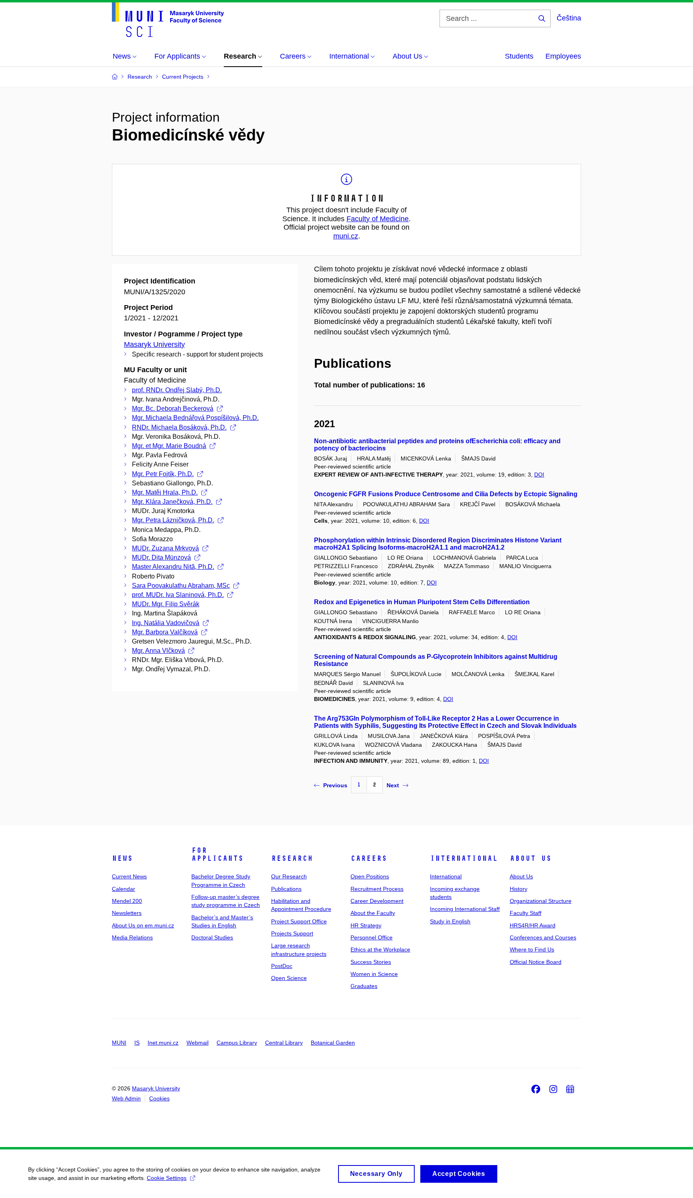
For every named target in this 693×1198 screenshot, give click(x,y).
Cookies (159, 1098)
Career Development (377, 901)
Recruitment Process (377, 889)
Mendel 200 (127, 901)
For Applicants (217, 854)
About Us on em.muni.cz (143, 925)
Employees (563, 56)
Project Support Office (299, 921)
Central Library (284, 1042)
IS (137, 1042)
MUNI (119, 1042)
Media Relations (132, 937)
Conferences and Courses (543, 937)
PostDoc (281, 966)
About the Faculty (373, 913)
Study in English (450, 921)
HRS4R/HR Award (532, 925)
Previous (335, 785)
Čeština (569, 18)
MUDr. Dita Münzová (161, 557)
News (122, 858)
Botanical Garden (333, 1042)
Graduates (364, 986)
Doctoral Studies (212, 937)
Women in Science (374, 974)
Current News (129, 876)
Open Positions (370, 876)
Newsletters (127, 913)
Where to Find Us (532, 949)
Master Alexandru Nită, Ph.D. (173, 566)
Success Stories (371, 962)
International (464, 858)
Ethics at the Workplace (380, 949)
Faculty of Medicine (377, 219)
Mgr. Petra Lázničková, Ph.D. (173, 520)
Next (393, 785)
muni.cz (345, 236)
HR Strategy (366, 925)
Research (292, 858)
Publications (286, 889)
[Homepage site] (168, 19)
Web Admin (126, 1098)
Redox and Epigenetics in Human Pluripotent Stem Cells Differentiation (422, 602)
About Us (530, 858)
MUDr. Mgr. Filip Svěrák (165, 604)
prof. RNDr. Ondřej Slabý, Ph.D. (177, 390)
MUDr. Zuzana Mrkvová (165, 548)
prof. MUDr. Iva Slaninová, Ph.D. (178, 594)
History (518, 889)
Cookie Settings (166, 1178)
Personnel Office (372, 937)
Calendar (123, 889)
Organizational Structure (540, 901)
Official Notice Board (535, 962)
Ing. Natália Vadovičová (165, 622)
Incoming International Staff (465, 909)
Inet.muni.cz (163, 1042)
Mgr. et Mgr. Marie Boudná (169, 445)
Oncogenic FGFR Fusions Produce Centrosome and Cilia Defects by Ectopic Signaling (446, 494)
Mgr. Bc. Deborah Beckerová (172, 408)
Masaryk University (154, 344)
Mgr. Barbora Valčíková (165, 632)
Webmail (197, 1042)
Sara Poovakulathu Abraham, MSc (181, 585)
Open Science (289, 978)
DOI (539, 474)
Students (519, 56)
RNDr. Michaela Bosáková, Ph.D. (179, 427)
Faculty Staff (525, 913)
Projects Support (292, 933)
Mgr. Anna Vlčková (158, 650)
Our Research (289, 876)
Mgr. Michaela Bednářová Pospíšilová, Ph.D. (195, 417)
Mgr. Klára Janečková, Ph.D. (172, 501)
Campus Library (237, 1042)
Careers (369, 858)
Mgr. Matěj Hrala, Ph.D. (165, 492)
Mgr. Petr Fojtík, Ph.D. (163, 474)
